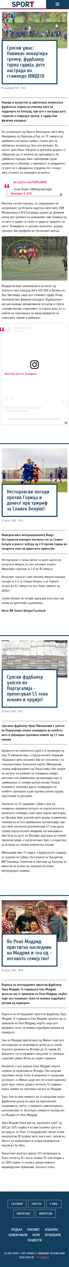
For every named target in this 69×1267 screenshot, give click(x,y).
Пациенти (34, 1240)
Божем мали (18, 1235)
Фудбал (16, 1230)
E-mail (54, 1204)
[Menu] (57, 4)
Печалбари (53, 1235)
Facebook (17, 1204)
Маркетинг (23, 1213)
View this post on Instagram (21, 373)
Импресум (45, 1213)
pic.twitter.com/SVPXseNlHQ (30, 182)
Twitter (36, 1204)
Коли (36, 1235)
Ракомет (33, 1230)
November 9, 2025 (21, 194)
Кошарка (51, 1230)
